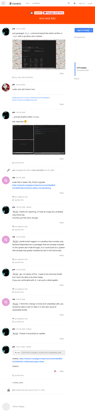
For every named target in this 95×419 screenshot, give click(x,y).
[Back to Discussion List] (3, 3)
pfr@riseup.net (17, 97)
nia (16, 212)
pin (16, 241)
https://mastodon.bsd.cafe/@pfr (37, 97)
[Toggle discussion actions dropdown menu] (91, 30)
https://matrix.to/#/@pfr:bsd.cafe (24, 100)
